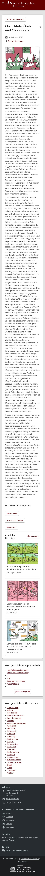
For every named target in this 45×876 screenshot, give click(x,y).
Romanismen (13, 757)
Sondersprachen (14, 762)
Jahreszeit (11, 731)
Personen (11, 746)
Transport (11, 770)
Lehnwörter (12, 744)
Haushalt (11, 728)
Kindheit (11, 733)
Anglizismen (12, 707)
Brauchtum (12, 713)
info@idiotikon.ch (12, 799)
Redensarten (13, 752)
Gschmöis (11, 726)
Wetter (10, 773)
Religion (11, 754)
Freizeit (10, 720)
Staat (9, 765)
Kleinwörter (12, 739)
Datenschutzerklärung (30, 858)
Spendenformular (9, 840)
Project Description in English (17, 850)
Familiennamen (14, 718)
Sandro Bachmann (16, 41)
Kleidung (11, 736)
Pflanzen (11, 749)
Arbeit (10, 710)
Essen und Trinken (15, 715)
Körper (10, 741)
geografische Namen (16, 723)
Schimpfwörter (14, 759)
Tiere (9, 767)
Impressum (22, 861)
